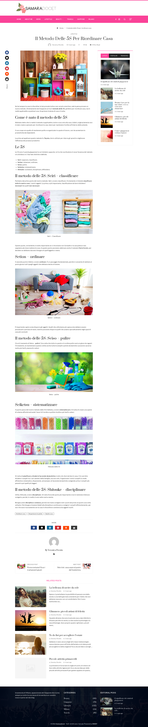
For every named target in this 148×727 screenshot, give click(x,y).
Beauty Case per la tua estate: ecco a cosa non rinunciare (122, 106)
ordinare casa (21, 514)
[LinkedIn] (7, 63)
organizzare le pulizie (35, 514)
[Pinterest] (7, 68)
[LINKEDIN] (50, 528)
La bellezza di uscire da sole (64, 587)
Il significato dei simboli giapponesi (114, 82)
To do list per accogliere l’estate (65, 635)
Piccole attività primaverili (63, 659)
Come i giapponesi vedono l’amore (122, 132)
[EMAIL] (74, 528)
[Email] (7, 79)
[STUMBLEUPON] (66, 528)
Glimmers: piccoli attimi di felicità (67, 611)
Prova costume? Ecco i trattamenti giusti (36, 567)
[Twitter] (7, 58)
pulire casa (49, 514)
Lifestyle (74, 34)
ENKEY (94, 724)
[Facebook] (7, 52)
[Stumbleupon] (7, 74)
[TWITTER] (42, 528)
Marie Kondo (83, 248)
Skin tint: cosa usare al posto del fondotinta (69, 567)
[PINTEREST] (58, 528)
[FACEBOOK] (34, 528)
